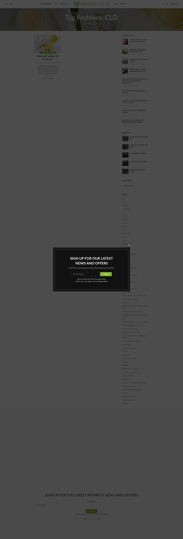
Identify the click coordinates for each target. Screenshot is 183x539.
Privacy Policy (103, 281)
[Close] (129, 245)
